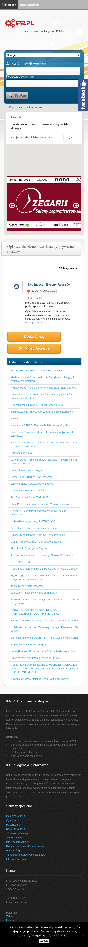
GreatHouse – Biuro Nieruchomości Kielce (34, 528)
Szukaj (11, 63)
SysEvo (15, 418)
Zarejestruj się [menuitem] (29, 4)
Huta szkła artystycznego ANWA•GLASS (33, 521)
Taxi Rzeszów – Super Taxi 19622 (30, 497)
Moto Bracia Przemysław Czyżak (29, 548)
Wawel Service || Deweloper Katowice (32, 483)
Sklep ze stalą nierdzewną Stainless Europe (35, 658)
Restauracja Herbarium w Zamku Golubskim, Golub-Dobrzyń (44, 568)
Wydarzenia (39, 64)
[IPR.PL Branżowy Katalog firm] (9, 107)
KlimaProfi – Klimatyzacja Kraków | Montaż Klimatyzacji (41, 504)
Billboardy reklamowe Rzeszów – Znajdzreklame (38, 535)
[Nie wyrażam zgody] (83, 934)
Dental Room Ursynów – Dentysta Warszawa (36, 541)
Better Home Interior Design (26, 470)
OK (70, 137)
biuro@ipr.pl (20, 902)
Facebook (11, 920)
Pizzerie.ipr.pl (13, 824)
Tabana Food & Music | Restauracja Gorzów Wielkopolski (42, 555)
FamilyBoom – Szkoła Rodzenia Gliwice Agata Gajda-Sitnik (44, 651)
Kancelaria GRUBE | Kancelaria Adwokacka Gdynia (39, 425)
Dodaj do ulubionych (43, 291)
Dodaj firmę (34, 336)
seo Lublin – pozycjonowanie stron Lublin (34, 592)
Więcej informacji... (35, 322)
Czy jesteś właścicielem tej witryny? (32, 137)
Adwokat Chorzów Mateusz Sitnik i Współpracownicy (40, 679)
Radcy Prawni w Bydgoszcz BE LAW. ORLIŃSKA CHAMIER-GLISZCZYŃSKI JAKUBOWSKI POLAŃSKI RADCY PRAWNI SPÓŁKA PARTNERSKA (44, 668)
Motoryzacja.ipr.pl (16, 816)
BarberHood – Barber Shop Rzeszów (31, 477)
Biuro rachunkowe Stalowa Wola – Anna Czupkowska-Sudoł (44, 620)
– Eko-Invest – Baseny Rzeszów (48, 284)
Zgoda (44, 940)
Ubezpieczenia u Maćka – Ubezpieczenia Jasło (37, 405)
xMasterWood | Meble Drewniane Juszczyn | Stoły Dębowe (43, 387)
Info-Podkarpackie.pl (17, 842)
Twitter (9, 916)
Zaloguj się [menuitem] (9, 4)
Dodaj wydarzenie (34, 348)
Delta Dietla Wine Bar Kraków (27, 490)
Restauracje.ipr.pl (16, 829)
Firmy (24, 64)
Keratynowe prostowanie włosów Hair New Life (37, 370)
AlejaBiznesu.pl (15, 837)
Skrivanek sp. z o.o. (21, 453)
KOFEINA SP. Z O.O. (22, 562)
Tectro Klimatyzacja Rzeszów (27, 586)
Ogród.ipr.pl (12, 820)
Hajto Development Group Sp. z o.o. (31, 644)
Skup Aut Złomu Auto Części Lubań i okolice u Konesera (42, 411)
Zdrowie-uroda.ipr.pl (17, 833)
